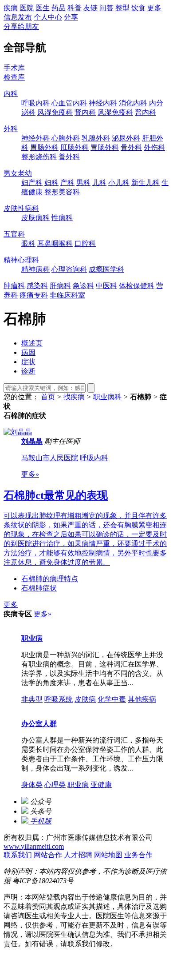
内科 (11, 93)
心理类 (55, 784)
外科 (11, 129)
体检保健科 (136, 285)
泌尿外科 (126, 138)
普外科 (69, 157)
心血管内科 (69, 103)
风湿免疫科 (55, 112)
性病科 (62, 217)
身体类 (32, 784)
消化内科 (133, 103)
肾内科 (85, 112)
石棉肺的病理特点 (49, 578)
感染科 (37, 285)
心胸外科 (65, 138)
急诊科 (83, 285)
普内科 (145, 112)
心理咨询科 (69, 269)
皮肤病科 (35, 217)
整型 (122, 8)
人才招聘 (78, 855)
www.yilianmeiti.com (34, 846)
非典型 (32, 699)
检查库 (14, 77)
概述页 (32, 343)
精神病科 (35, 269)
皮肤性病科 (21, 208)
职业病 (32, 638)
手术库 (14, 68)
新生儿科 (145, 182)
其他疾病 (142, 699)
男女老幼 (18, 173)
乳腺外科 (96, 138)
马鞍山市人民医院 (49, 458)
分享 (71, 17)
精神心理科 (21, 260)
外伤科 (154, 147)
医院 (27, 8)
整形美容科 (62, 192)
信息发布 (18, 17)
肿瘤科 (14, 285)
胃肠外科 (44, 147)
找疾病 (74, 397)
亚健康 (101, 784)
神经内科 (103, 103)
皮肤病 (85, 699)
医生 (42, 8)
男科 (83, 182)
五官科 (14, 234)
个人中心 (48, 17)
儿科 (99, 182)
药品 (58, 8)
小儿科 (119, 182)
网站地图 (108, 855)
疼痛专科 (34, 295)
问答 (106, 8)
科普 (74, 8)
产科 (67, 182)
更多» (30, 474)
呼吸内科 (35, 103)
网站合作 (48, 855)
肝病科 (60, 285)
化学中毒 (112, 699)
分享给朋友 (21, 26)
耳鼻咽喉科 (55, 243)
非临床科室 (67, 295)
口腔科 (85, 243)
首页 (48, 397)
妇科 (51, 182)
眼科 (28, 243)
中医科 (106, 285)
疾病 (11, 8)
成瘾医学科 (106, 269)
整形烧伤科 (39, 157)
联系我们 (18, 855)
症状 (28, 362)
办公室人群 (39, 723)
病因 (28, 352)
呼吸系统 (58, 699)
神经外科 (35, 138)
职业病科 (107, 397)
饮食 (138, 8)
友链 (90, 8)
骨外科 (131, 147)
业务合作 (138, 855)
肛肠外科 (74, 147)
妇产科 (32, 182)
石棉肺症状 (39, 588)
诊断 (28, 371)
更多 (154, 8)
